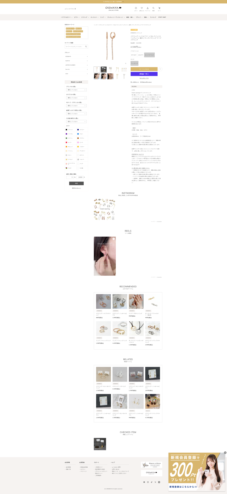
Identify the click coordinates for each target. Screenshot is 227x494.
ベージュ (70, 151)
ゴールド (70, 159)
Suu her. (67, 69)
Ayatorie (67, 60)
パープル (70, 134)
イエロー (82, 146)
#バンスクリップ (78, 31)
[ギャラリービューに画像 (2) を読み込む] (104, 70)
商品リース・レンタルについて (120, 471)
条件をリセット (76, 188)
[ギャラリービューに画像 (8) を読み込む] (110, 76)
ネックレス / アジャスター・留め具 (152, 314)
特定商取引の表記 (100, 469)
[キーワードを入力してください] (86, 47)
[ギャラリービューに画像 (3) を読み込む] (110, 70)
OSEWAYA (68, 56)
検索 (76, 183)
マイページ (84, 471)
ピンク (81, 142)
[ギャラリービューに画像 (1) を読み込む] (97, 70)
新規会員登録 (84, 467)
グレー (69, 155)
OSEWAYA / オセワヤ (138, 154)
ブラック (70, 129)
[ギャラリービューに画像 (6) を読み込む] (97, 76)
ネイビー (82, 129)
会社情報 (68, 467)
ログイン (83, 469)
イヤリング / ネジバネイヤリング (103, 387)
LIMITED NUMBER (70, 65)
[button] (153, 9)
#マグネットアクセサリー (73, 34)
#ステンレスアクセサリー (73, 36)
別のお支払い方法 (144, 78)
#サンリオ (78, 28)
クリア (81, 163)
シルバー (82, 159)
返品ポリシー (99, 473)
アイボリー (82, 151)
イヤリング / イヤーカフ (119, 386)
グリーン (70, 138)
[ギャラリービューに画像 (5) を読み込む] (124, 70)
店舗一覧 (68, 469)
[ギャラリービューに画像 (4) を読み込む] (117, 70)
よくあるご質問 (116, 467)
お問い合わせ (115, 469)
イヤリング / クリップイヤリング (152, 341)
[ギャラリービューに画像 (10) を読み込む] (124, 76)
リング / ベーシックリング (103, 340)
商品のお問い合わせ (147, 82)
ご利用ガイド (135, 82)
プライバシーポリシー (101, 471)
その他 (81, 168)
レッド (69, 142)
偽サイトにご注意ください (119, 473)
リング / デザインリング (135, 313)
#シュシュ (69, 31)
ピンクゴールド (71, 164)
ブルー (81, 134)
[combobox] (76, 47)
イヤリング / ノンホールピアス (120, 314)
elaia (66, 73)
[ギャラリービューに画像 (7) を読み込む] (104, 76)
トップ (95, 25)
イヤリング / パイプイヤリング (103, 314)
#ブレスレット (70, 28)
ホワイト (82, 155)
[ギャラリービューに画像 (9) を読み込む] (117, 76)
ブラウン (82, 138)
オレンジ (70, 146)
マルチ (69, 168)
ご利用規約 (98, 475)
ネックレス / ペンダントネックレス (136, 341)
